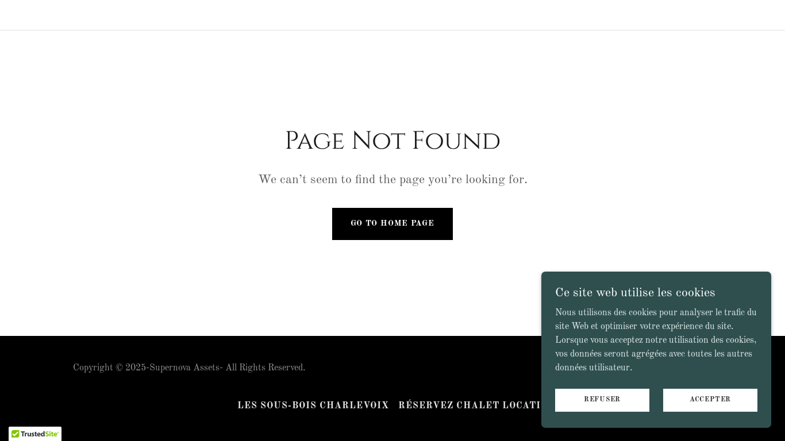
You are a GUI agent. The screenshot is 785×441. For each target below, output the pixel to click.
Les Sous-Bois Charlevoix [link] (313, 406)
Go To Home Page (392, 223)
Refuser (602, 399)
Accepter (710, 399)
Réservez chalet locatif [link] (473, 406)
